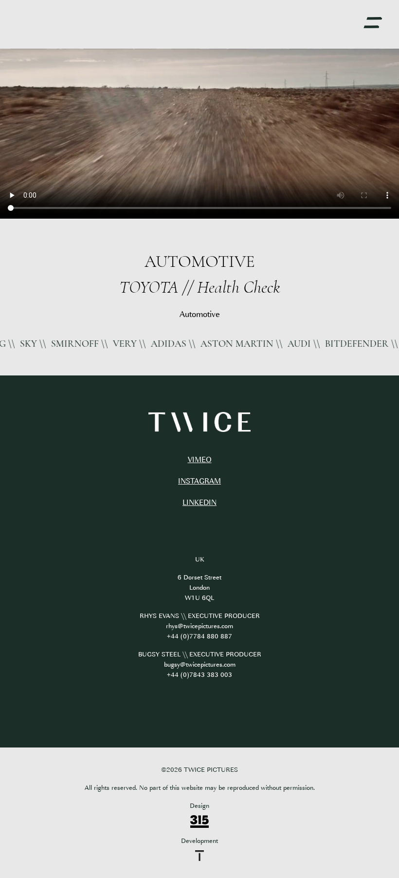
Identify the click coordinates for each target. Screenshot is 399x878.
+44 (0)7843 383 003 (199, 675)
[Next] (369, 274)
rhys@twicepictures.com (199, 626)
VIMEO (200, 460)
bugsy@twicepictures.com (200, 664)
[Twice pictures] (199, 422)
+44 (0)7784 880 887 (199, 636)
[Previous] (30, 274)
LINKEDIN (199, 502)
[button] (372, 22)
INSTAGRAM (199, 481)
